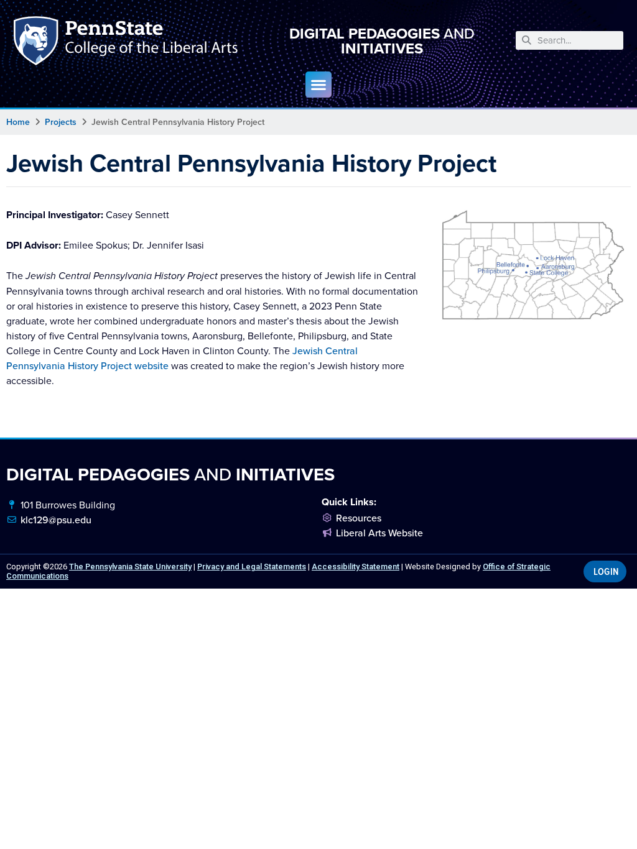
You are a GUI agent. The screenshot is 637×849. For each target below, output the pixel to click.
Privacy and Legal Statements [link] (251, 566)
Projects (61, 122)
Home (18, 122)
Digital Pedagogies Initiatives (382, 40)
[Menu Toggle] (318, 84)
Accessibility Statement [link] (355, 566)
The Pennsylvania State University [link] (130, 566)
